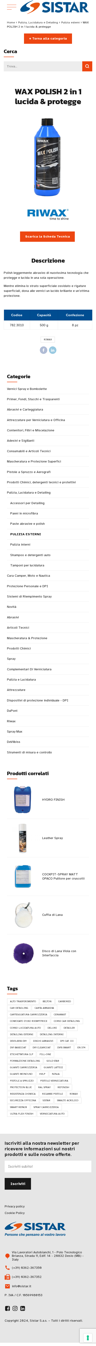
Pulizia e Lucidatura (21, 680)
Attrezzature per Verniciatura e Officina (36, 420)
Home (11, 22)
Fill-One (45, 1054)
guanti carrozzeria (23, 1067)
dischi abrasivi (43, 1040)
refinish (63, 1087)
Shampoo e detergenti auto (30, 555)
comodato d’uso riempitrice (28, 1021)
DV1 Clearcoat (42, 1047)
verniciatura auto (52, 1113)
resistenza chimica (23, 1093)
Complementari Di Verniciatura (29, 669)
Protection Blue (21, 1087)
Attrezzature (16, 690)
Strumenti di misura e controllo (29, 752)
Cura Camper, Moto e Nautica (28, 576)
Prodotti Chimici (19, 648)
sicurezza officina (23, 1100)
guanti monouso (21, 1073)
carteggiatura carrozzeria (28, 1014)
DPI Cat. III (67, 1040)
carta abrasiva (44, 1007)
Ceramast (60, 1014)
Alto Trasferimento (23, 1001)
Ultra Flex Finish (21, 1113)
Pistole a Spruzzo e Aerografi (29, 472)
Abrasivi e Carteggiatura (25, 409)
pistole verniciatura (54, 1080)
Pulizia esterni (70, 22)
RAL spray (44, 1087)
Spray (11, 659)
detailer (69, 1027)
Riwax (48, 339)
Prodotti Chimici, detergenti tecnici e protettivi (41, 482)
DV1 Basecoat (18, 1047)
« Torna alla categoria (48, 38)
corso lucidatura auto (25, 1027)
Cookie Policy (14, 1213)
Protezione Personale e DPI (27, 586)
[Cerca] (87, 66)
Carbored (64, 1001)
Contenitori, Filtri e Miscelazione (30, 430)
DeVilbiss (13, 742)
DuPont (12, 711)
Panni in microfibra (24, 513)
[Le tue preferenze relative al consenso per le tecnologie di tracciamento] (87, 1337)
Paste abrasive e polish (27, 524)
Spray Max (14, 732)
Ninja (56, 1073)
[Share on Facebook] (43, 350)
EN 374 (81, 1047)
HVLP (42, 1073)
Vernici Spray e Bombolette (27, 389)
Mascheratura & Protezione (27, 638)
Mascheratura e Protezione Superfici (34, 461)
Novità (11, 607)
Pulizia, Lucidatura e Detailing (38, 22)
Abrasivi (13, 617)
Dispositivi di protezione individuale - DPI (37, 700)
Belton (47, 1001)
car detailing (19, 1007)
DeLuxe (52, 1027)
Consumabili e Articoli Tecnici (29, 451)
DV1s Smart (64, 1047)
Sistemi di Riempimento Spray (29, 596)
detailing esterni (21, 1034)
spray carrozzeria (46, 1107)
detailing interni (52, 1034)
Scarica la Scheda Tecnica (47, 236)
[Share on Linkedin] (52, 350)
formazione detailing (25, 1060)
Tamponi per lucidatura (27, 565)
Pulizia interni (20, 544)
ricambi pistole (52, 1093)
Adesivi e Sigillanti (20, 441)
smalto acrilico (68, 1100)
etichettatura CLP (21, 1054)
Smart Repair (18, 1107)
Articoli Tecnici (18, 628)
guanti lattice (53, 1067)
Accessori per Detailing (27, 503)
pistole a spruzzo (22, 1080)
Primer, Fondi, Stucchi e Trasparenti (33, 399)
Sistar (46, 1100)
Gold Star (53, 1060)
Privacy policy (14, 1206)
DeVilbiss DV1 (18, 1040)
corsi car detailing (67, 1021)
